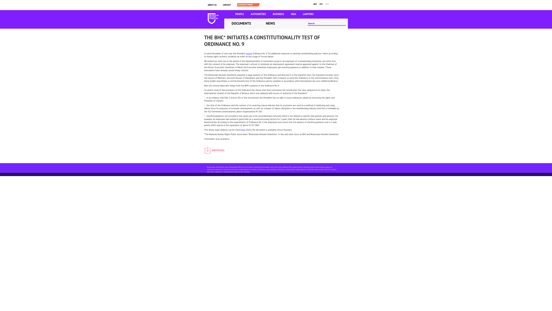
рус (321, 4)
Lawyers (308, 14)
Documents (241, 23)
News (270, 23)
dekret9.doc (218, 150)
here (243, 129)
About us (212, 5)
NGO (293, 14)
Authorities (258, 14)
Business (278, 14)
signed (249, 53)
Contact (227, 5)
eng (327, 4)
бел (315, 4)
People (239, 14)
